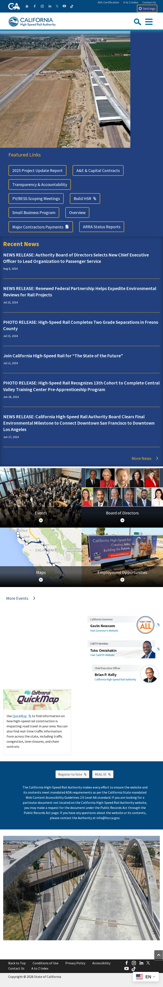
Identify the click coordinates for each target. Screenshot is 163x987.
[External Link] (123, 624)
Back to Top (17, 963)
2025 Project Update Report (37, 170)
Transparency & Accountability (39, 184)
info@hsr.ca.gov (107, 818)
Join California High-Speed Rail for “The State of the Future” (63, 356)
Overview (77, 212)
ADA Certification (108, 2)
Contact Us (149, 2)
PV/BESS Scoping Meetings (36, 198)
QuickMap (22, 716)
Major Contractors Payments (42, 227)
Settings (149, 8)
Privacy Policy (75, 963)
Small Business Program (33, 212)
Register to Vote (73, 774)
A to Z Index (130, 2)
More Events (17, 598)
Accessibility (101, 963)
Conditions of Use (45, 963)
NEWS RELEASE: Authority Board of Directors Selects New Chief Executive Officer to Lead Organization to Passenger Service (76, 258)
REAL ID (104, 774)
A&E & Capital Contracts (98, 170)
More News (141, 458)
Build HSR (87, 198)
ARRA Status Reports (101, 226)
